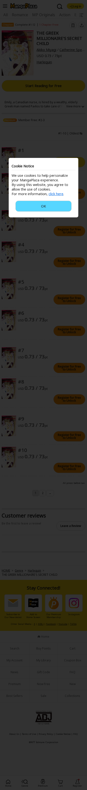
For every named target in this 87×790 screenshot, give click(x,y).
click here (56, 194)
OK (43, 206)
